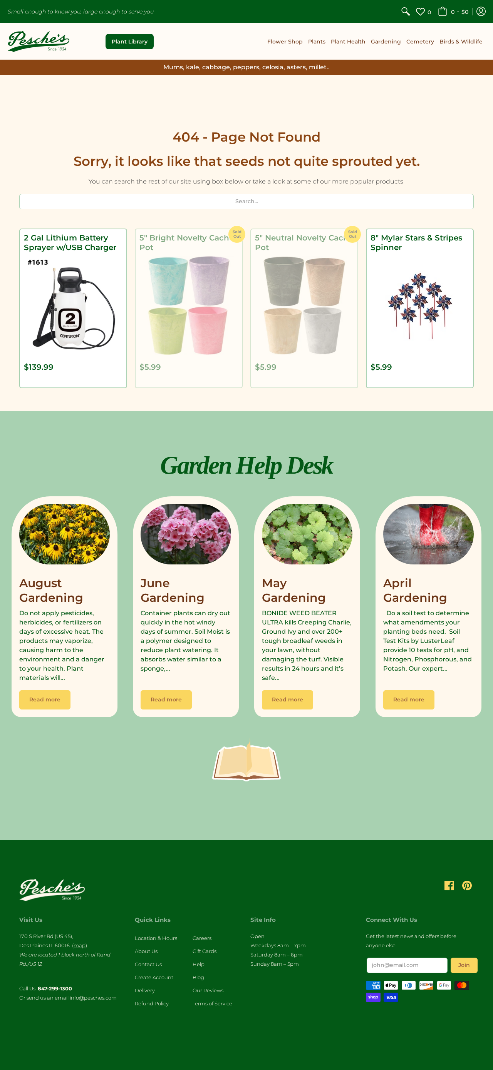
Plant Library (130, 41)
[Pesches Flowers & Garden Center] (38, 41)
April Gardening (415, 590)
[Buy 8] (420, 305)
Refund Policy (152, 1003)
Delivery (145, 990)
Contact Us (148, 964)
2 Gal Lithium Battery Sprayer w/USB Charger (70, 242)
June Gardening (173, 590)
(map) (79, 945)
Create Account (154, 977)
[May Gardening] (307, 536)
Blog (198, 977)
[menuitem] (406, 11)
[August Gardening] (64, 536)
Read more (44, 699)
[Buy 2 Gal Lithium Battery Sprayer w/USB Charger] (73, 305)
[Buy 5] (188, 305)
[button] (453, 11)
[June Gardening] (186, 536)
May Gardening (294, 590)
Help (199, 964)
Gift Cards (204, 951)
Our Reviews (208, 990)
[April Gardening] (428, 536)
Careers (202, 938)
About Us (146, 951)
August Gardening (51, 590)
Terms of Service (212, 1003)
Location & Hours (156, 938)
